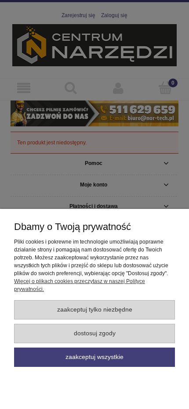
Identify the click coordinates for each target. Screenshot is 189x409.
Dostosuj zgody (95, 333)
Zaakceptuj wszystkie (94, 357)
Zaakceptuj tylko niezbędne (94, 309)
